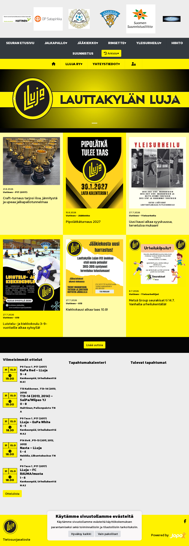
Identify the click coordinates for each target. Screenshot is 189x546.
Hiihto (177, 42)
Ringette (117, 42)
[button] (14, 98)
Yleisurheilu (148, 42)
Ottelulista (12, 493)
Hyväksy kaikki (81, 534)
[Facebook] (183, 521)
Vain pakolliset (108, 534)
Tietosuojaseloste (16, 539)
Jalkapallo (55, 42)
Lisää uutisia (94, 345)
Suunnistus (83, 53)
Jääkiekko (87, 42)
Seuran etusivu (20, 42)
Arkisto (113, 53)
